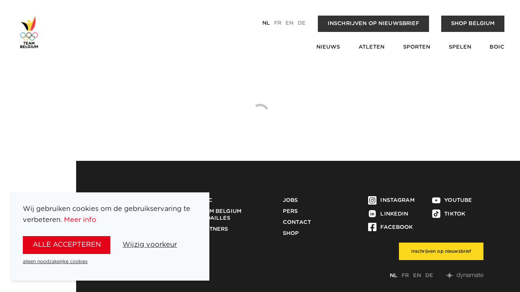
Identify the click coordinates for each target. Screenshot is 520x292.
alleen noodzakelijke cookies (55, 261)
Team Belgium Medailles (219, 215)
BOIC (497, 47)
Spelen (460, 47)
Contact (297, 222)
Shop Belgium (473, 23)
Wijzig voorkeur (150, 244)
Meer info (80, 220)
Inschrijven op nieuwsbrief (374, 23)
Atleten (372, 47)
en (289, 23)
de (302, 23)
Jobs (290, 200)
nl (266, 23)
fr (277, 23)
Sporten (417, 47)
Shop (291, 233)
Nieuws (328, 47)
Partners (213, 229)
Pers (290, 211)
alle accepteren (67, 244)
